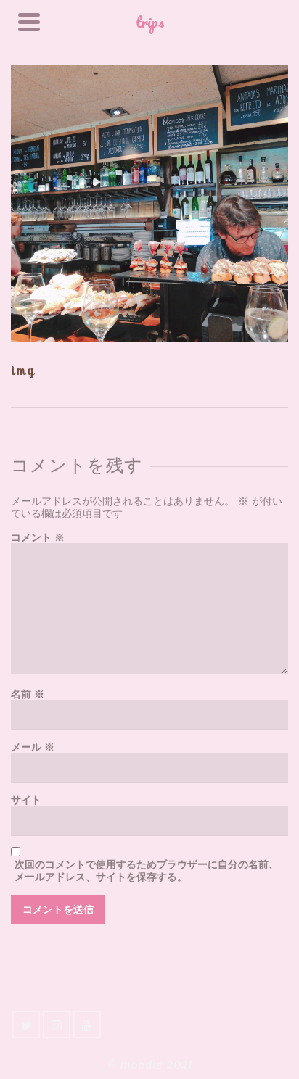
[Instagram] (56, 1024)
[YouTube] (87, 1024)
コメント (38, 538)
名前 (27, 694)
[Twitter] (26, 1024)
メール (32, 747)
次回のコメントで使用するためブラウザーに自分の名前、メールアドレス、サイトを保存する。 (147, 871)
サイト (26, 800)
